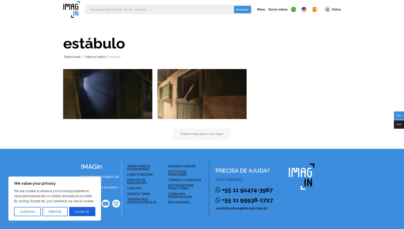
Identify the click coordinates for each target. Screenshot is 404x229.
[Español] (314, 9)
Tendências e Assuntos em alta (141, 201)
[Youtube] (106, 204)
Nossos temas (138, 194)
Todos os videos (95, 56)
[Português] (294, 9)
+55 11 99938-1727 (247, 200)
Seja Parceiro (179, 202)
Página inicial (72, 56)
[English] (305, 9)
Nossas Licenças (181, 166)
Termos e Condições (184, 180)
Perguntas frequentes (137, 181)
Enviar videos (278, 9)
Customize (27, 211)
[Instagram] (116, 204)
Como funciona (140, 174)
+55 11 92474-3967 (247, 190)
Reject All (55, 211)
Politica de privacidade (177, 173)
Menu (261, 9)
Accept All (82, 211)
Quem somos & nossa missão (138, 168)
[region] (54, 199)
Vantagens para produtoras (181, 187)
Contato (134, 188)
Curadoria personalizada (180, 195)
